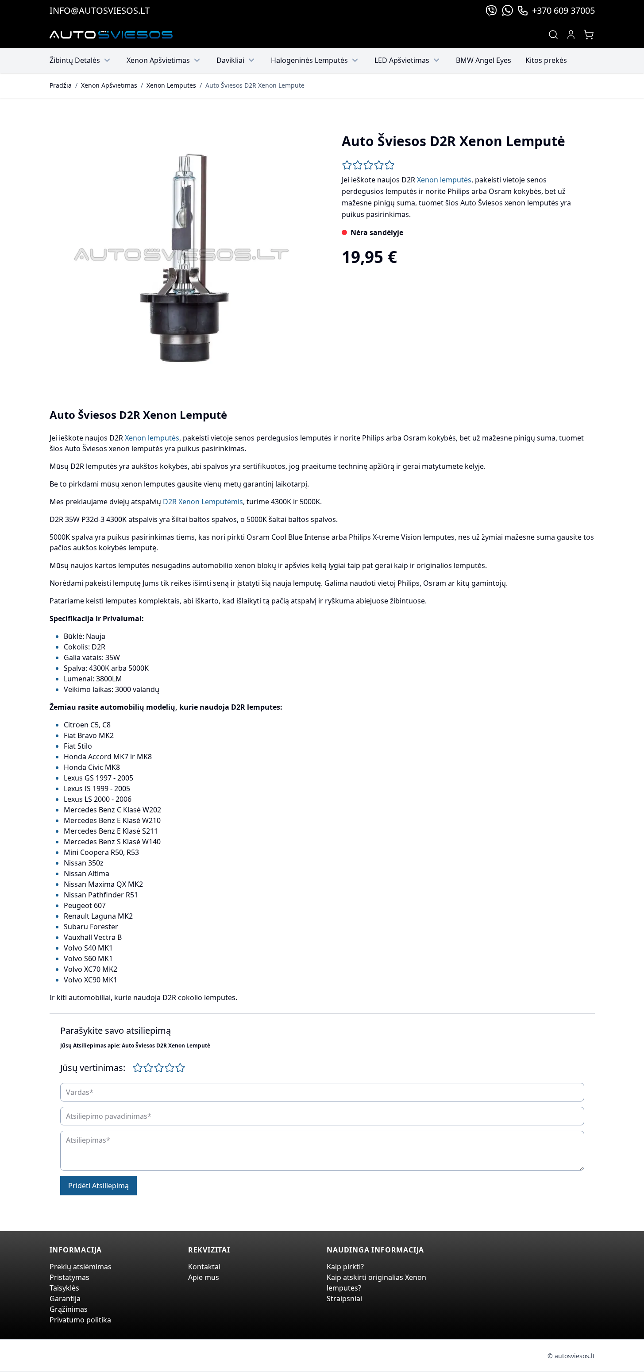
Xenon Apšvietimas (158, 60)
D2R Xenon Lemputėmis (203, 501)
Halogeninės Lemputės (309, 60)
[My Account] (571, 35)
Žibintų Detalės (75, 60)
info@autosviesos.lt (100, 10)
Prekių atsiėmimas (81, 1267)
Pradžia (61, 85)
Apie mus (203, 1277)
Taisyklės (64, 1288)
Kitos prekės (546, 60)
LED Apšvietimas (401, 60)
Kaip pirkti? (345, 1267)
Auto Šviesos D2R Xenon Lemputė (255, 85)
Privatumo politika (80, 1320)
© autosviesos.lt (571, 1356)
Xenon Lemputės (171, 85)
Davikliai (230, 60)
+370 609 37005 (563, 10)
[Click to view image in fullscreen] (181, 254)
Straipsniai (344, 1298)
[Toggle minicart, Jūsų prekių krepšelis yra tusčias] (589, 35)
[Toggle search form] (553, 35)
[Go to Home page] (111, 35)
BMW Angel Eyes (483, 60)
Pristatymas (69, 1277)
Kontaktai (204, 1267)
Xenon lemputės (444, 180)
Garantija (65, 1298)
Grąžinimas (69, 1309)
